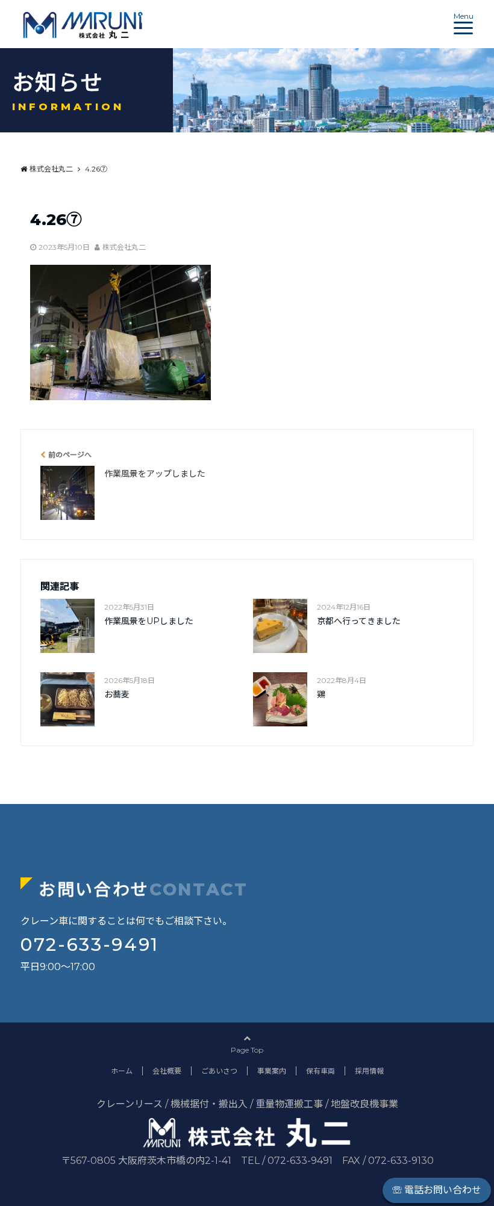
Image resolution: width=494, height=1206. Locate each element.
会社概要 (166, 1070)
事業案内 (271, 1070)
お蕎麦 (117, 694)
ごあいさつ (219, 1070)
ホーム (122, 1070)
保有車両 (320, 1070)
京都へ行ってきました (359, 621)
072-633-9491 (89, 944)
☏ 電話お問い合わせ (436, 1190)
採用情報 (369, 1070)
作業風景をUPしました (148, 621)
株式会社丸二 (124, 247)
